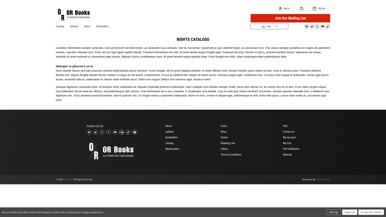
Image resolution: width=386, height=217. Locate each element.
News (224, 131)
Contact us (288, 131)
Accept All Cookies (371, 212)
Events (224, 137)
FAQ (285, 125)
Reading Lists (228, 143)
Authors (74, 26)
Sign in (286, 8)
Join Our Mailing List (290, 18)
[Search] (301, 9)
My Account (289, 137)
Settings (334, 212)
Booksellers (102, 26)
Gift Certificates (291, 148)
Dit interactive (323, 179)
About (87, 26)
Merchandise (172, 148)
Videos (224, 148)
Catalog (60, 26)
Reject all (350, 212)
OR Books (68, 179)
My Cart (287, 143)
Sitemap (287, 154)
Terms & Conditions (231, 154)
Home (224, 125)
